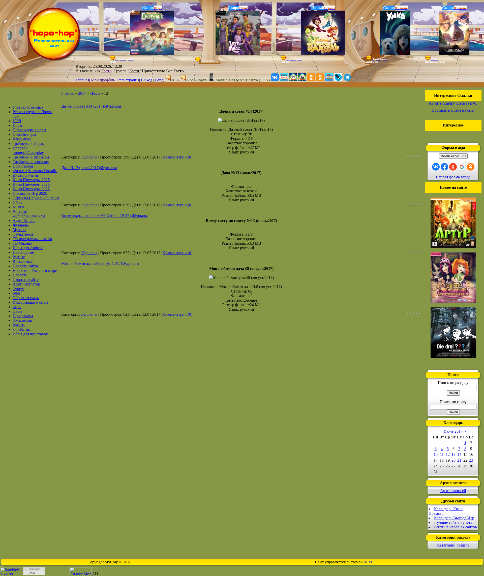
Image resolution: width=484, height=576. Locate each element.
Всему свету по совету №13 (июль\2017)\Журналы (104, 215)
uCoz (368, 562)
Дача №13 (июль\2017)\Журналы (89, 168)
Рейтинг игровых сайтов (455, 527)
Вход (159, 80)
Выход (146, 80)
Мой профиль (103, 80)
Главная (82, 80)
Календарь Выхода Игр (454, 518)
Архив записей (453, 491)
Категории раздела (453, 545)
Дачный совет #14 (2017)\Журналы (91, 106)
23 (471, 460)
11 (442, 454)
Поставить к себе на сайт (453, 110)
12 (448, 454)
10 (436, 454)
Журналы (89, 157)
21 (459, 460)
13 (453, 454)
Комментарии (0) (177, 157)
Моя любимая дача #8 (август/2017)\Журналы (100, 263)
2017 (82, 93)
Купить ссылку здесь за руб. (453, 103)
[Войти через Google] (462, 167)
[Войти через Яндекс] (453, 167)
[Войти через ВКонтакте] (436, 167)
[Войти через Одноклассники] (470, 167)
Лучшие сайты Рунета (453, 522)
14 (459, 454)
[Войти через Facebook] (444, 167)
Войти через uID (453, 156)
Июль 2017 (453, 431)
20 (453, 460)
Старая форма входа (453, 177)
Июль (95, 93)
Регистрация (128, 80)
